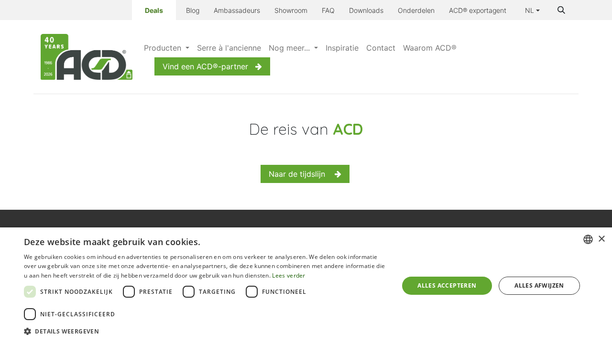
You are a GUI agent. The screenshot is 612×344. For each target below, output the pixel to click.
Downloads (366, 10)
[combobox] (588, 239)
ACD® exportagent (477, 10)
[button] (561, 10)
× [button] (601, 239)
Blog (192, 10)
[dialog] (306, 285)
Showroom (290, 10)
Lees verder (288, 275)
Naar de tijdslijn (302, 174)
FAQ (328, 10)
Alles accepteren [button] (446, 285)
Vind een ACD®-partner (205, 66)
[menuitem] (166, 47)
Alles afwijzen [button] (539, 285)
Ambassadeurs (237, 10)
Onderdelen (416, 10)
